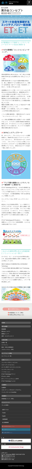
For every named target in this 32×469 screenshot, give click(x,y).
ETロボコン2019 (6, 376)
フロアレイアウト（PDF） (8, 349)
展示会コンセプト (6, 331)
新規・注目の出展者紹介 (8, 347)
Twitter (4, 412)
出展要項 (4, 387)
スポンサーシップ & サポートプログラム (11, 389)
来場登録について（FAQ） (16, 312)
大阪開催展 (5, 419)
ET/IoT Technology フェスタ (8, 381)
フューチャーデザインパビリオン (10, 362)
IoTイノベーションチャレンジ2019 (10, 378)
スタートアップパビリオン (8, 364)
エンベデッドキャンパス (8, 369)
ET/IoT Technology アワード (8, 374)
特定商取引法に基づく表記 (8, 459)
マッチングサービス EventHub (9, 392)
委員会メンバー (5, 333)
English (4, 416)
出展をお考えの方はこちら (16, 314)
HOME (3, 322)
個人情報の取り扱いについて (9, 458)
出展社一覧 (4, 342)
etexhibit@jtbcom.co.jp (9, 456)
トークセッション (6, 371)
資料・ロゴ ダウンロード (14, 13)
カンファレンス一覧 (6, 356)
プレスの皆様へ (5, 405)
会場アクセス (5, 409)
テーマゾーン (5, 344)
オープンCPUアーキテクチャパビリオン (11, 367)
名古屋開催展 (5, 422)
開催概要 (5, 13)
